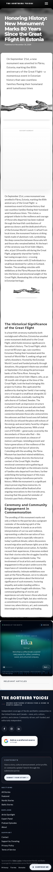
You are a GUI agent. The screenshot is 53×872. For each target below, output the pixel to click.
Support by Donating (10, 841)
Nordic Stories (8, 800)
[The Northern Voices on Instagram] (11, 729)
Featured (5, 796)
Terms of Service (9, 849)
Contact (5, 837)
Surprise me (41, 867)
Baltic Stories (7, 804)
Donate (22, 867)
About (4, 827)
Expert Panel (7, 819)
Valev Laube (16, 861)
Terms (13, 867)
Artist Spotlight (8, 814)
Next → (46, 667)
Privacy (5, 867)
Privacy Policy (8, 845)
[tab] (4, 667)
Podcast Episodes (9, 823)
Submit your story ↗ (17, 778)
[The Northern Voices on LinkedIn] (19, 729)
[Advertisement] (26, 160)
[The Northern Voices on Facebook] (4, 729)
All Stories (6, 792)
